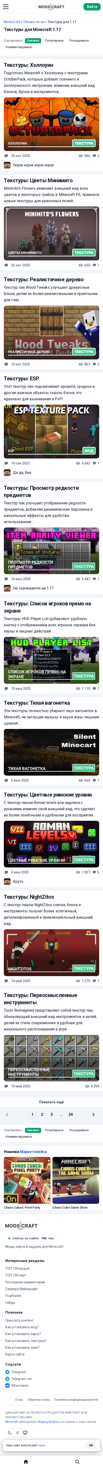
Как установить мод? (22, 1327)
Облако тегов (33, 22)
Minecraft (11, 1422)
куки (42, 1445)
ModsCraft (12, 22)
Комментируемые (19, 47)
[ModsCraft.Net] (21, 1226)
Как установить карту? (23, 1334)
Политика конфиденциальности (76, 1399)
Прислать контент (19, 1320)
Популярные (54, 40)
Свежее (33, 40)
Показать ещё (51, 1102)
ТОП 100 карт (15, 1275)
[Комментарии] (6, 155)
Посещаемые (79, 40)
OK (91, 1445)
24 (71, 1114)
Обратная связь (39, 1399)
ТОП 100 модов (17, 1268)
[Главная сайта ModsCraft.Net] (51, 7)
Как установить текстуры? (26, 1341)
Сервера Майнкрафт (21, 1289)
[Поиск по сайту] (77, 1462)
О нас (19, 1399)
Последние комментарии (25, 1282)
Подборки (13, 1296)
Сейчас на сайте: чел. (33, 1238)
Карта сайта (14, 1354)
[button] (5, 6)
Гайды (10, 1303)
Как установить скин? (22, 1347)
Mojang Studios (48, 1422)
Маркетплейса (33, 1151)
